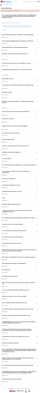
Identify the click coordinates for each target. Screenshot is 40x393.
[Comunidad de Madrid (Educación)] (13, 391)
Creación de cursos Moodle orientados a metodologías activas (18, 85)
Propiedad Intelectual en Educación (11, 152)
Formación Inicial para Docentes (10, 343)
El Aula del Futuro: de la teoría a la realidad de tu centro (16, 63)
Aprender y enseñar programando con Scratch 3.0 (15, 53)
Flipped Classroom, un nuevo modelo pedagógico (14, 126)
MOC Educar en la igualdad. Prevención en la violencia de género (18, 257)
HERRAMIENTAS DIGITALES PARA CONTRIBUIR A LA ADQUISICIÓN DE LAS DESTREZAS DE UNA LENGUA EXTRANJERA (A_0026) (19, 372)
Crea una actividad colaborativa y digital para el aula (15, 290)
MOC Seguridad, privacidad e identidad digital (14, 263)
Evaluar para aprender (8, 118)
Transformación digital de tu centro (11, 185)
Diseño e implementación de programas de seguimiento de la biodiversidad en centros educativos (18, 358)
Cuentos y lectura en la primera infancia (12, 224)
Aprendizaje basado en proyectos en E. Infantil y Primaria (17, 69)
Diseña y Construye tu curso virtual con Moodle (14, 296)
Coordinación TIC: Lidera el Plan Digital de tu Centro (15, 336)
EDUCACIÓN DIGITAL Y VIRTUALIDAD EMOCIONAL (15, 47)
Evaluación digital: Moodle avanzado (11, 204)
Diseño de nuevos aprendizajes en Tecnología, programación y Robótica (18, 102)
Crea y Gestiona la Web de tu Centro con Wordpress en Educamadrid (16, 172)
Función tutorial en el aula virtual (10, 133)
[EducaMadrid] (20, 391)
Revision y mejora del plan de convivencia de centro (15, 145)
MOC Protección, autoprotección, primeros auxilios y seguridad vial (18, 283)
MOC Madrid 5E (6, 270)
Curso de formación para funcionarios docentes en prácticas (17, 365)
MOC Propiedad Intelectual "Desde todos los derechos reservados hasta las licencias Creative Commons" (19, 250)
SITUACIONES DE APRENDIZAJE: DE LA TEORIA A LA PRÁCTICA (17, 41)
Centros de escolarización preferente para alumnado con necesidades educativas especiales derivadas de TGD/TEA (17, 329)
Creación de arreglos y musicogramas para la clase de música (18, 309)
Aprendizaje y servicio (7, 78)
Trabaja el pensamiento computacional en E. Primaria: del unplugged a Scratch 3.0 (17, 211)
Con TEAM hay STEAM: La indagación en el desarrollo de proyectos (19, 165)
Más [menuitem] (15, 1)
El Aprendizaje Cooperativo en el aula (11, 191)
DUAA (3, 197)
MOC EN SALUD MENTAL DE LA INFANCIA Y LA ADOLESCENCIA (18, 34)
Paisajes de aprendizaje (8, 139)
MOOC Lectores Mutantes (8, 178)
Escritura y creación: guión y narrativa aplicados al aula (16, 315)
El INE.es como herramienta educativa (12, 379)
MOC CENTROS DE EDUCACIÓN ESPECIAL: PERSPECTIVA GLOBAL (18, 218)
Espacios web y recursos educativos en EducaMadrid (15, 111)
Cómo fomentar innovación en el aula (11, 243)
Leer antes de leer (6, 158)
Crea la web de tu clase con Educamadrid (12, 237)
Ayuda (30, 388)
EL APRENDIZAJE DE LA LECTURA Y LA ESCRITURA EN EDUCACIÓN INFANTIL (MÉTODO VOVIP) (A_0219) (18, 322)
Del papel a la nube (7, 92)
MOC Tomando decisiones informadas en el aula (14, 302)
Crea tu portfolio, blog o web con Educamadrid (14, 230)
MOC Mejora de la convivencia (10, 276)
